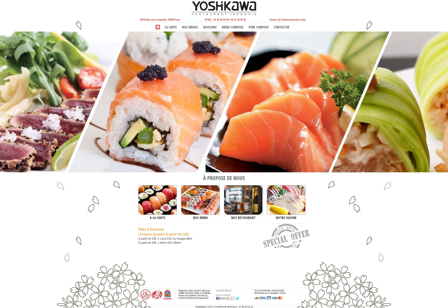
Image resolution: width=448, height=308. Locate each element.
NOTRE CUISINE (286, 217)
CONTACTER (281, 27)
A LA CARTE (157, 217)
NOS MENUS (190, 27)
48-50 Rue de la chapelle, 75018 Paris (160, 19)
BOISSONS (210, 27)
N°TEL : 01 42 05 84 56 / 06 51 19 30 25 (225, 19)
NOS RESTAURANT (243, 217)
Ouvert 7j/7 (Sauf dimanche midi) (287, 19)
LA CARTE (171, 27)
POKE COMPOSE (259, 27)
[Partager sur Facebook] (221, 299)
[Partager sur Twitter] (237, 299)
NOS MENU (200, 217)
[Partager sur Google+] (231, 299)
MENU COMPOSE (232, 27)
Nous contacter (223, 295)
